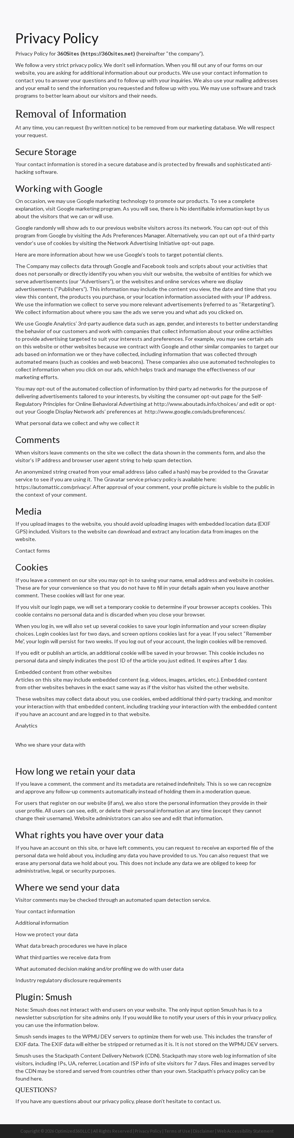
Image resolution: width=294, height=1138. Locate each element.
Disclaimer (203, 1130)
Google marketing (79, 208)
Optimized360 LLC (72, 1130)
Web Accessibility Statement (245, 1130)
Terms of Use (177, 1130)
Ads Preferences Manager (133, 235)
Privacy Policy (148, 1130)
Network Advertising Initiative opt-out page (160, 243)
